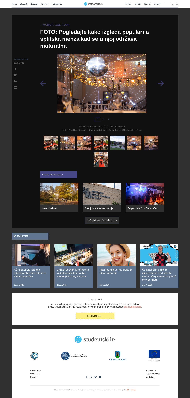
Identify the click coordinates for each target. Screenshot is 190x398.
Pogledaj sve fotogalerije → (102, 220)
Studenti (23, 4)
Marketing (150, 377)
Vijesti (14, 4)
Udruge (157, 4)
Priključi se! (35, 374)
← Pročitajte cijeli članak (54, 25)
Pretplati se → (95, 316)
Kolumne (44, 4)
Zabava (34, 4)
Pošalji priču (35, 370)
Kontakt (33, 377)
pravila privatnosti (132, 307)
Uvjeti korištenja (153, 374)
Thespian (131, 390)
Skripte (138, 4)
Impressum (151, 370)
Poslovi (128, 4)
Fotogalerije (57, 4)
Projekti (147, 4)
